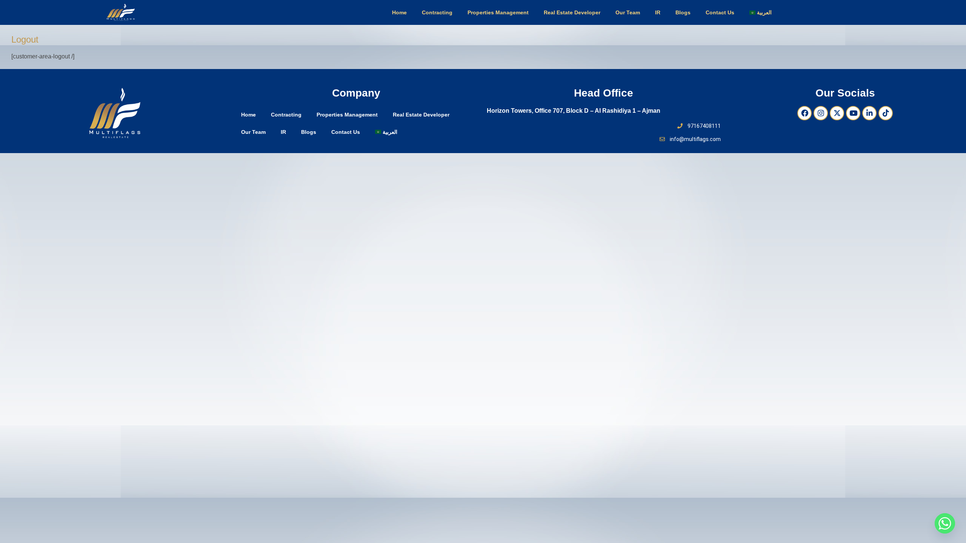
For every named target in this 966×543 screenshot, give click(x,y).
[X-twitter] (837, 113)
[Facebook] (804, 113)
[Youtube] (853, 113)
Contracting (437, 12)
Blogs (683, 12)
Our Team (627, 12)
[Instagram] (821, 113)
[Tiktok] (885, 113)
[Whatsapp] (945, 523)
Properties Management (498, 12)
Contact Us (720, 12)
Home (399, 12)
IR (657, 12)
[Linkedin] (869, 113)
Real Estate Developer (572, 12)
